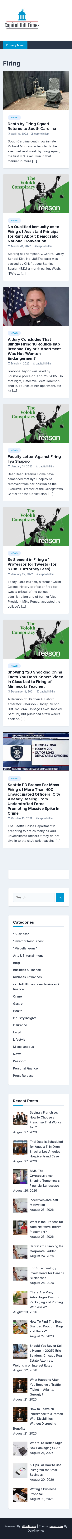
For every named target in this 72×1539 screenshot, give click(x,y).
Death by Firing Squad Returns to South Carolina (32, 126)
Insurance (20, 1025)
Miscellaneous (23, 1047)
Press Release (23, 1075)
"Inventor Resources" (28, 941)
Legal (17, 1032)
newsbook (56, 1526)
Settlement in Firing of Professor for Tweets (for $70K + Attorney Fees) (32, 564)
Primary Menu (15, 45)
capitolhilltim (41, 133)
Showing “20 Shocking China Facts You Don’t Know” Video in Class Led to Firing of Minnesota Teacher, (35, 679)
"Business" (21, 934)
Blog (16, 963)
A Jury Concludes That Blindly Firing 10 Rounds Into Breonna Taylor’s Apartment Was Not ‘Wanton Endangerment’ (34, 349)
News (14, 117)
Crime (17, 996)
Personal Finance (25, 1068)
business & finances (27, 977)
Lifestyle (19, 1039)
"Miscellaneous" (25, 948)
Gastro (18, 1003)
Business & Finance (27, 970)
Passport (19, 1061)
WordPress (29, 1526)
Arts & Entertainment (28, 955)
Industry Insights (24, 1018)
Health (17, 1011)
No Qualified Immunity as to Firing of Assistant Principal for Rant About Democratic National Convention (34, 233)
